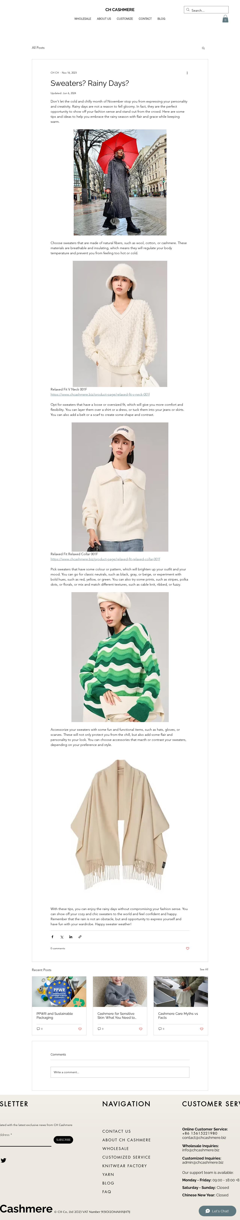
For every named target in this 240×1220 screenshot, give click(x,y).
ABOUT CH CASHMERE (126, 1140)
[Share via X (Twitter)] (61, 937)
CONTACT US (116, 1131)
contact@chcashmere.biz (204, 1137)
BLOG (108, 1183)
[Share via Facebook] (52, 937)
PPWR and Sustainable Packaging (55, 1015)
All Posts (38, 48)
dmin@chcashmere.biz (204, 1162)
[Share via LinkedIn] (71, 937)
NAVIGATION (126, 1104)
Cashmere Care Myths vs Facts (178, 1015)
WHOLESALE (115, 1148)
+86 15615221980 (200, 1133)
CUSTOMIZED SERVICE (126, 1157)
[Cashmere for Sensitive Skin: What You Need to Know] (120, 991)
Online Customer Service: (205, 1129)
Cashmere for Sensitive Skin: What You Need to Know (116, 1015)
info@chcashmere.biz (200, 1150)
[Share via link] (80, 937)
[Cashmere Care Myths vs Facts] (181, 991)
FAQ (106, 1191)
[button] (225, 19)
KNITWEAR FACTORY (124, 1165)
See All (204, 969)
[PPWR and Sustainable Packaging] (59, 991)
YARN (108, 1174)
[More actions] (187, 73)
